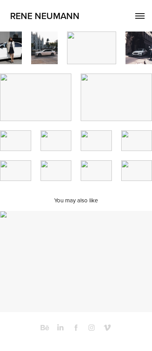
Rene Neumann (45, 15)
